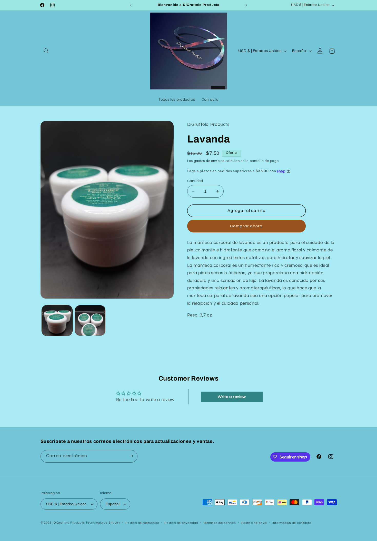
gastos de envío (207, 161)
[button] (46, 51)
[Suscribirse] (131, 456)
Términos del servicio (219, 523)
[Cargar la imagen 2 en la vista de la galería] (90, 320)
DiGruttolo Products (69, 522)
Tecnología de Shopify (103, 522)
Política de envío (254, 523)
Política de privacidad (181, 523)
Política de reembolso (142, 523)
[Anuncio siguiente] (246, 5)
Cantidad (195, 181)
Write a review (232, 397)
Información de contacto (291, 523)
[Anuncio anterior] (130, 5)
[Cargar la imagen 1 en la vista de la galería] (57, 320)
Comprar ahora (246, 226)
